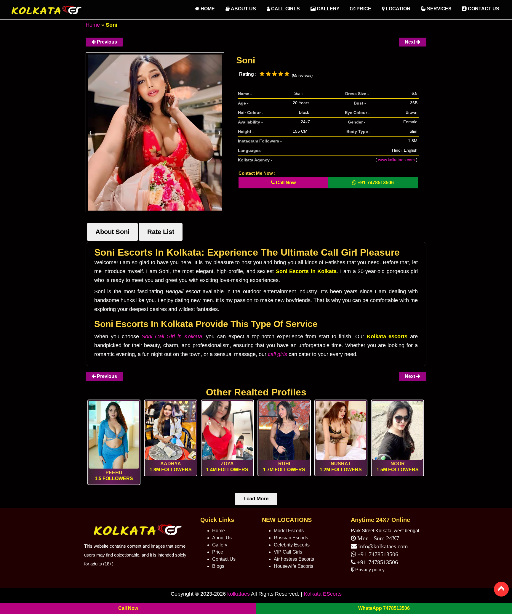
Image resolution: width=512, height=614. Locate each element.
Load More (256, 498)
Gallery (328, 8)
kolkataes (238, 594)
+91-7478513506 (377, 554)
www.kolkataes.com (396, 159)
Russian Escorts (291, 537)
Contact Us (483, 8)
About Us (243, 8)
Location (397, 8)
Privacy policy (369, 569)
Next (410, 41)
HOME (207, 8)
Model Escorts (289, 530)
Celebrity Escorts (292, 544)
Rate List (160, 231)
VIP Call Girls (288, 551)
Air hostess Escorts (294, 559)
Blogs (218, 566)
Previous (106, 41)
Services (439, 8)
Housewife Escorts (293, 566)
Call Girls (285, 8)
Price (363, 8)
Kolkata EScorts (323, 594)
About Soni (112, 231)
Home (93, 25)
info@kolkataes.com (383, 546)
